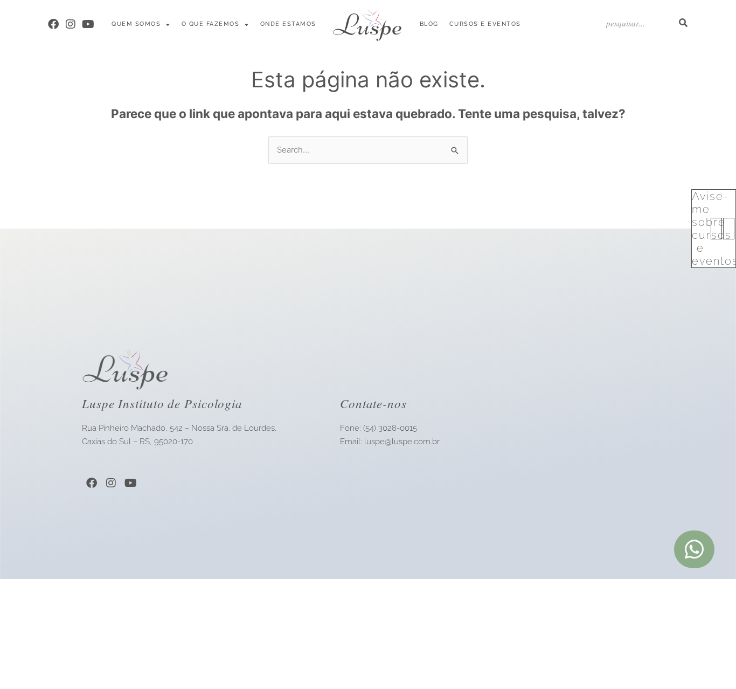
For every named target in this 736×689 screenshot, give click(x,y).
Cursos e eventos (485, 23)
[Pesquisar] (683, 23)
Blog (429, 23)
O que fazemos (211, 23)
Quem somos (136, 23)
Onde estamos (288, 23)
